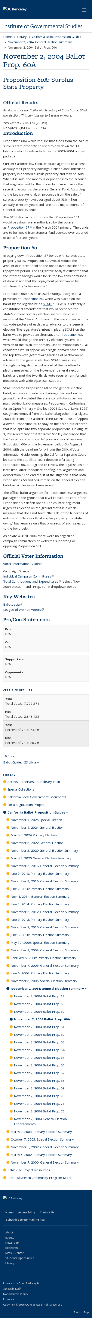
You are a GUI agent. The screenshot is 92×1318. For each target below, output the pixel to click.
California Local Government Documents (36, 797)
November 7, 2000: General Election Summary (45, 1162)
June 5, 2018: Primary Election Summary (40, 873)
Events (9, 1237)
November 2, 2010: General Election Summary (45, 927)
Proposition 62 (71, 334)
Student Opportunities (19, 1258)
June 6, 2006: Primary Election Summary (40, 973)
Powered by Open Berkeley (21, 1283)
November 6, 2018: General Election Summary (45, 866)
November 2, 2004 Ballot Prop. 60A (42, 1019)
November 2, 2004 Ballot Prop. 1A (39, 996)
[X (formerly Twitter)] (15, 1206)
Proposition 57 (19, 227)
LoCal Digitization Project (26, 804)
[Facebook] (7, 1206)
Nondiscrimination (15, 1294)
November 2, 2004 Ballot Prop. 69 (39, 1088)
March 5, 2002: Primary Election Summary (41, 1154)
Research (11, 1248)
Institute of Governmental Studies (43, 26)
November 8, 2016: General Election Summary (45, 881)
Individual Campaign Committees (28, 576)
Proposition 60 (32, 299)
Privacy (8, 1299)
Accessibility (26, 1212)
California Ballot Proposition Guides (56, 37)
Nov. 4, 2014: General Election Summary (40, 896)
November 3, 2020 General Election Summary (44, 850)
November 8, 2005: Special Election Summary (44, 981)
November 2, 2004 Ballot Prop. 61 (39, 1027)
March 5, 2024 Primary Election (34, 835)
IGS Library (31, 762)
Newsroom (12, 1243)
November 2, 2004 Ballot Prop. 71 (39, 1103)
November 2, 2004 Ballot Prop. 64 (39, 1050)
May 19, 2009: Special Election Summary (40, 942)
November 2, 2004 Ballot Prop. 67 (39, 1073)
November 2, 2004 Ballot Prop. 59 (39, 1004)
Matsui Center (14, 1253)
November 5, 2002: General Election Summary (45, 1147)
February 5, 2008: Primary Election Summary (43, 958)
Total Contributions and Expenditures (32, 581)
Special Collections (20, 789)
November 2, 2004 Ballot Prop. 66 (39, 1065)
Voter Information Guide (22, 564)
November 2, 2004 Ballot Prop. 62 (39, 1034)
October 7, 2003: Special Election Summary (42, 1139)
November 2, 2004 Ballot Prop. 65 (39, 1057)
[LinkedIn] (23, 1206)
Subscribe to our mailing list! (25, 1219)
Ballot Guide (12, 762)
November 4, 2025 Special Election (36, 820)
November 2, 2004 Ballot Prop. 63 (39, 1042)
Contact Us (47, 1212)
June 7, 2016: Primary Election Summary (40, 889)
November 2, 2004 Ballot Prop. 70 (39, 1096)
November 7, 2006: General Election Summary (45, 965)
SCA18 (49, 304)
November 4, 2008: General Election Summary (45, 950)
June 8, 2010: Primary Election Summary (40, 935)
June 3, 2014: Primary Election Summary (40, 904)
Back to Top (81, 1312)
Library (22, 37)
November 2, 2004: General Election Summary (40, 42)
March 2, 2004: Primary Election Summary (41, 1131)
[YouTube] (32, 1206)
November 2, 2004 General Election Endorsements (40, 1121)
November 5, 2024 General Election (37, 827)
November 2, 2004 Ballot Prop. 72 (39, 1111)
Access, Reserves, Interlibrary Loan (33, 781)
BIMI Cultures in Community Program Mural (39, 1177)
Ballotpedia (12, 604)
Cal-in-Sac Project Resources (28, 1170)
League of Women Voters (23, 609)
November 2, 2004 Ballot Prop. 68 (39, 1080)
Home (7, 37)
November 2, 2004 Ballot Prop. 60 (39, 1011)
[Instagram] (40, 1206)
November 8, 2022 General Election (37, 843)
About (9, 1232)
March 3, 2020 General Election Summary (41, 858)
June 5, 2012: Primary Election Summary (40, 919)
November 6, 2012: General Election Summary (45, 912)
